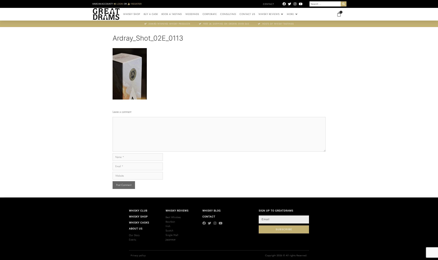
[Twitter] (289, 3)
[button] (271, 14)
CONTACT (208, 216)
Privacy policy (138, 255)
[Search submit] (343, 4)
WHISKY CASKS (139, 222)
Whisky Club (138, 210)
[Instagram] (295, 3)
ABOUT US (136, 228)
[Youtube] (300, 3)
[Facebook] (284, 3)
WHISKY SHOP (138, 216)
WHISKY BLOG (211, 210)
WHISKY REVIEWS (177, 210)
